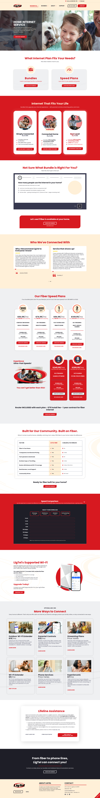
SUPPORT (61, 6)
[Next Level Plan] (74, 132)
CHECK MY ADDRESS (20, 36)
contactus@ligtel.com (70, 790)
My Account (72, 6)
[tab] (48, 281)
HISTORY (53, 8)
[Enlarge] (84, 562)
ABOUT (53, 6)
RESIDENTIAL (33, 6)
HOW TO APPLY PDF (30, 734)
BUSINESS (44, 6)
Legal (27, 791)
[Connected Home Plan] (50, 132)
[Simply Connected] (25, 132)
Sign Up (82, 6)
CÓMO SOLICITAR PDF (47, 734)
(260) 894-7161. (56, 729)
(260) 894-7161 (19, 592)
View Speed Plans (50, 225)
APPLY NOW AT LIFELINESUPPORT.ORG (67, 735)
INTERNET (34, 8)
